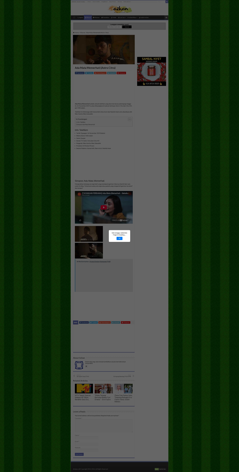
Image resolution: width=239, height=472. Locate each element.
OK (119, 238)
